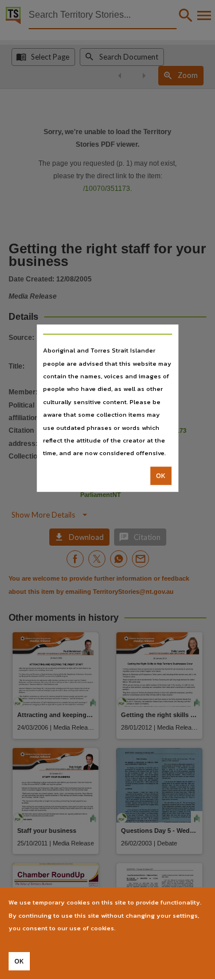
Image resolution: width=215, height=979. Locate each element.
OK (161, 476)
